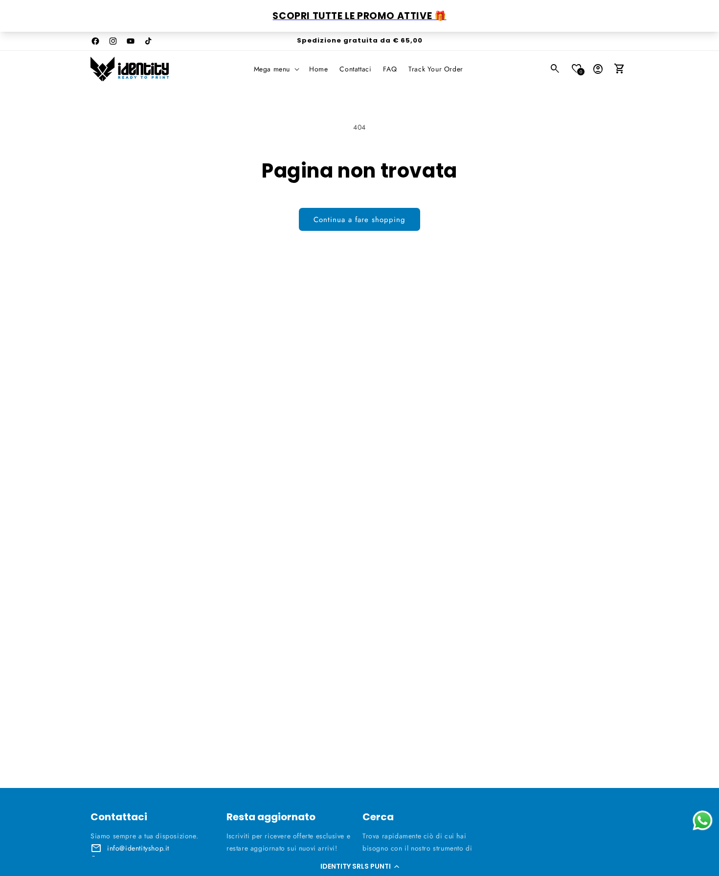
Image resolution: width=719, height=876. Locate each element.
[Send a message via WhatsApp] (702, 820)
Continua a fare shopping (359, 219)
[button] (359, 866)
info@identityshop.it (138, 848)
